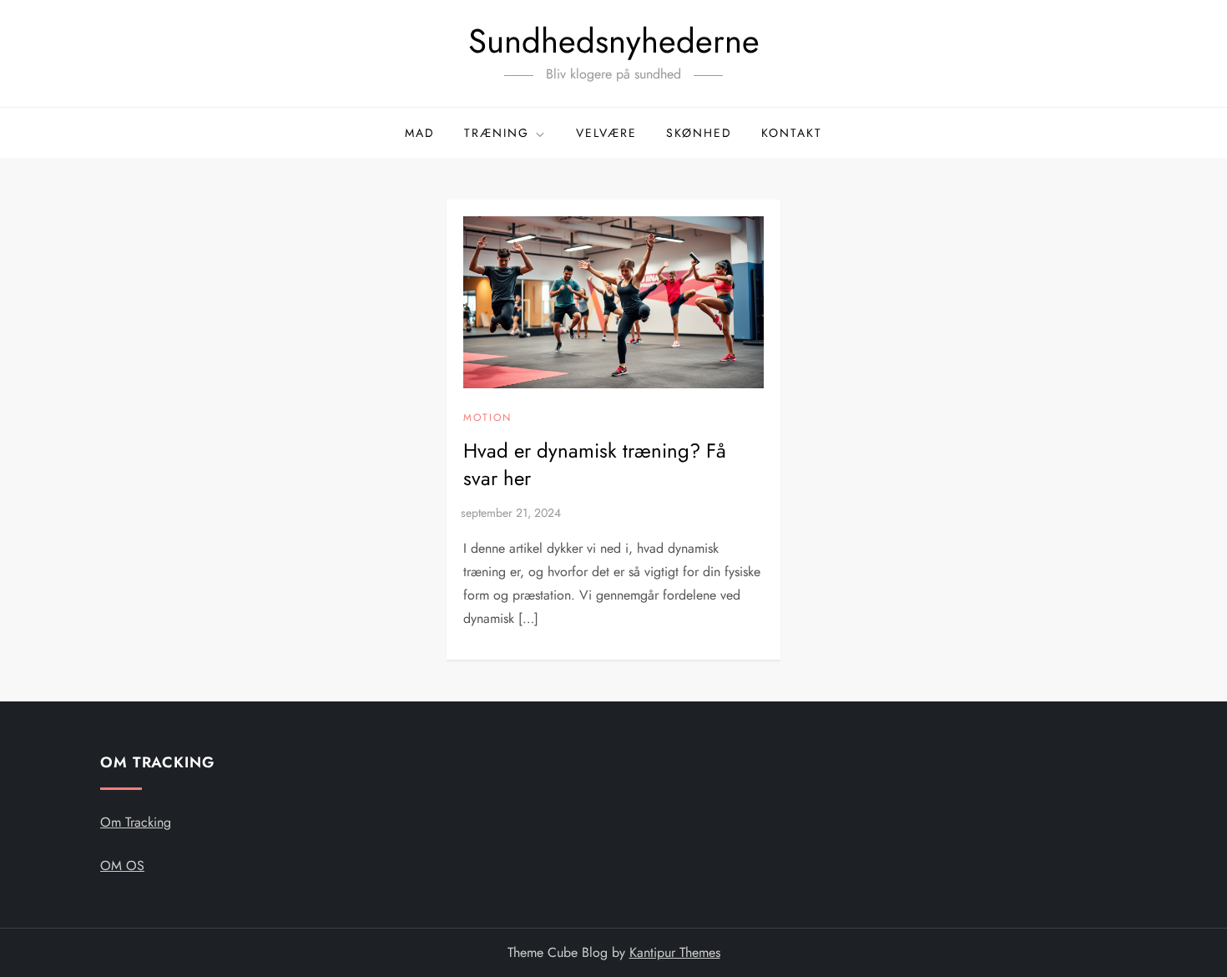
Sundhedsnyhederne (614, 41)
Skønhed (699, 132)
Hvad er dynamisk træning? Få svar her (594, 465)
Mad (420, 132)
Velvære (606, 132)
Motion (487, 418)
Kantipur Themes (674, 952)
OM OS (122, 865)
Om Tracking (135, 822)
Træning (496, 132)
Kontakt (791, 132)
